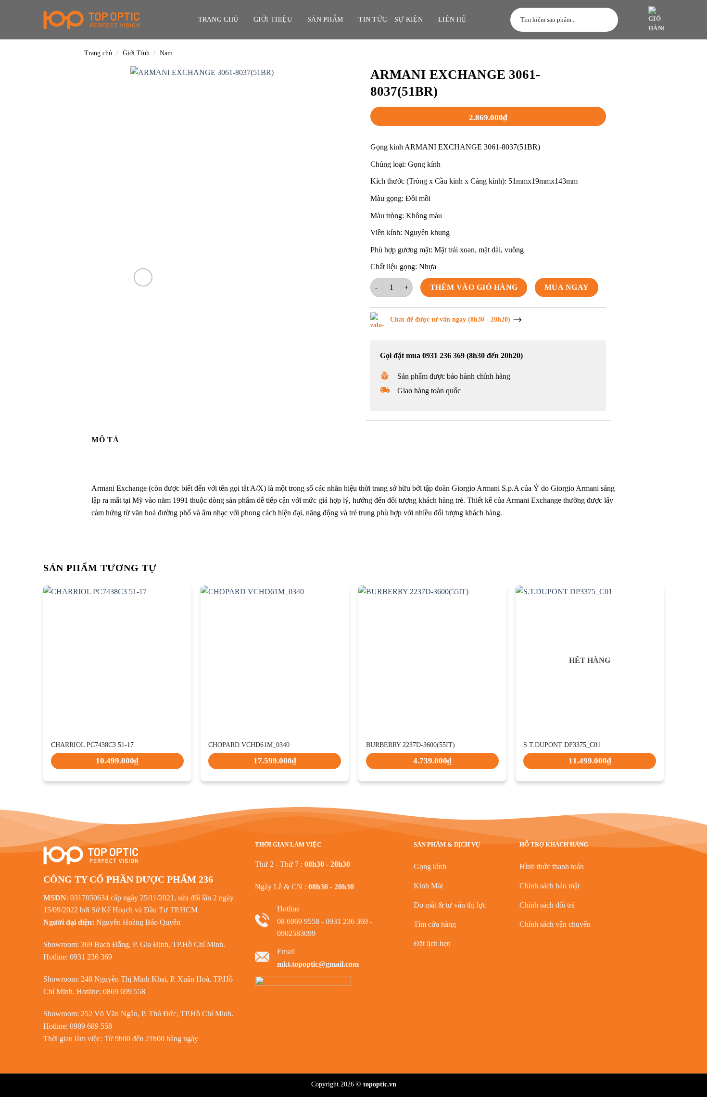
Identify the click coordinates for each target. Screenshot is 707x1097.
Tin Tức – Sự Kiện (390, 19)
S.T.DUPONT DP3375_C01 (562, 744)
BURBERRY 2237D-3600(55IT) (410, 744)
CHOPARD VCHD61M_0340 (249, 744)
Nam (166, 53)
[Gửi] (606, 20)
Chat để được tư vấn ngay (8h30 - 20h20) (450, 319)
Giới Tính (136, 53)
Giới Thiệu (272, 19)
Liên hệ (452, 19)
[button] (632, 19)
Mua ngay (566, 287)
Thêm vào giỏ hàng (474, 287)
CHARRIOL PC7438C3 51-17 (92, 744)
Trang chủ (218, 19)
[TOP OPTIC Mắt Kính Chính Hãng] (91, 20)
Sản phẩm (325, 19)
